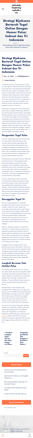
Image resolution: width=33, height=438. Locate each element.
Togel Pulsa (5, 316)
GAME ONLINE (10, 80)
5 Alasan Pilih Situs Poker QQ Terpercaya (15, 394)
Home (15, 43)
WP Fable (19, 431)
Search (6, 353)
